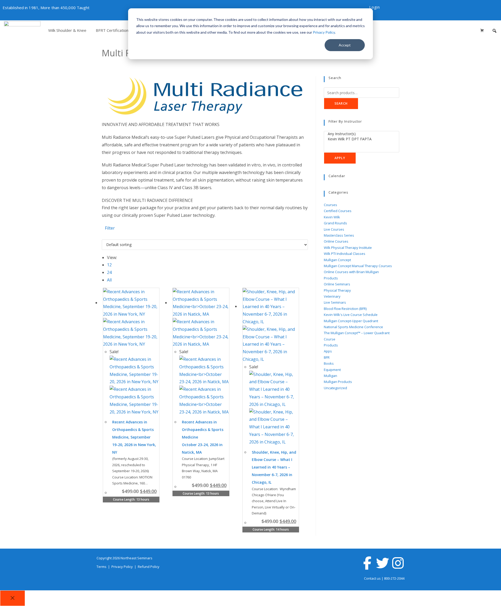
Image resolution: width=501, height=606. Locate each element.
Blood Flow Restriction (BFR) (345, 308)
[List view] (106, 235)
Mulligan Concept (337, 259)
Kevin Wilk (332, 217)
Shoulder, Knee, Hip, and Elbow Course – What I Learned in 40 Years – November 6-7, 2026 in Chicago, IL (274, 467)
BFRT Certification (112, 30)
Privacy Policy (324, 32)
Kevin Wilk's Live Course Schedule (351, 314)
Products (331, 278)
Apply (340, 158)
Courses (330, 204)
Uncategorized (335, 388)
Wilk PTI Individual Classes (344, 253)
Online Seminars (337, 284)
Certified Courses (337, 210)
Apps (328, 351)
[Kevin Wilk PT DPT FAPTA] (361, 139)
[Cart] (482, 30)
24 (109, 272)
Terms (102, 566)
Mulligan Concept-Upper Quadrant (351, 321)
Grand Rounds (335, 223)
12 (109, 265)
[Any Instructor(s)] (361, 133)
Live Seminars (335, 302)
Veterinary (332, 296)
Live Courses (334, 229)
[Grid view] (103, 235)
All (109, 280)
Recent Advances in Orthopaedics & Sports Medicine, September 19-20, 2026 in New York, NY (134, 436)
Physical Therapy (337, 290)
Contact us (372, 578)
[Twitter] (382, 562)
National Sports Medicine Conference (353, 327)
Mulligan (330, 375)
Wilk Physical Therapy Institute (348, 247)
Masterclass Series (339, 235)
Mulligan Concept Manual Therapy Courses (358, 265)
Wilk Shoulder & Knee (67, 30)
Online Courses (336, 241)
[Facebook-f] (367, 562)
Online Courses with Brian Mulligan (351, 271)
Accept (345, 45)
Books (329, 363)
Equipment (332, 369)
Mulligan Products (338, 381)
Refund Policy (148, 566)
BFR (327, 357)
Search (341, 103)
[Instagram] (397, 562)
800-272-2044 (394, 578)
